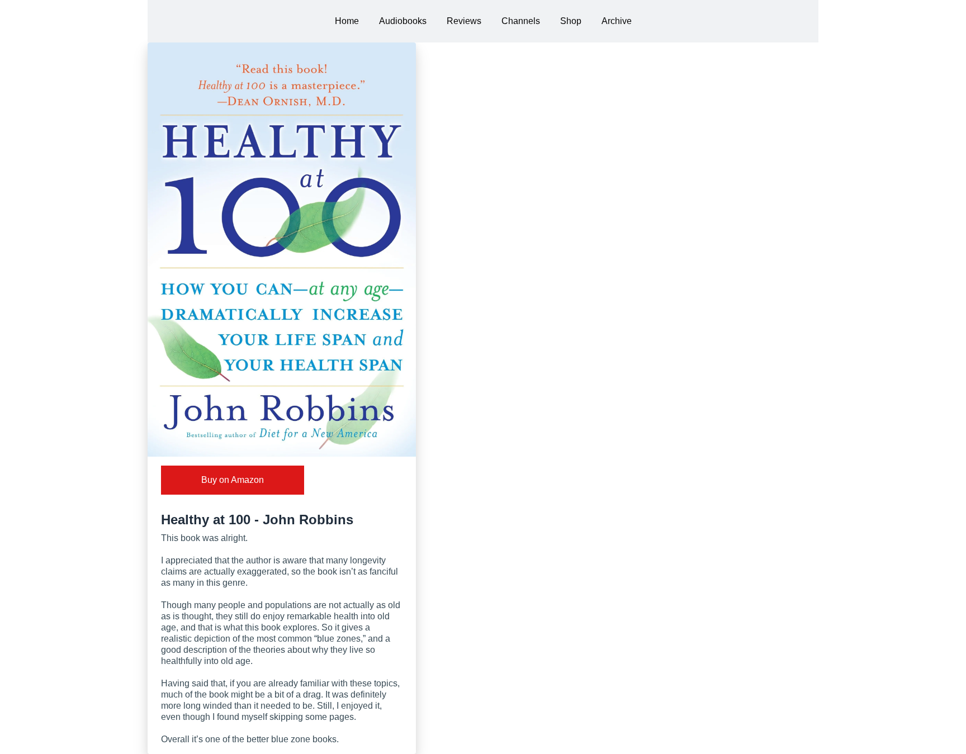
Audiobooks (403, 21)
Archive (617, 21)
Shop (570, 21)
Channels (520, 21)
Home (347, 21)
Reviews (464, 21)
